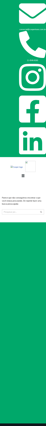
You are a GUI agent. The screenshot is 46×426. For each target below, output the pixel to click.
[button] (23, 176)
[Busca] (41, 212)
